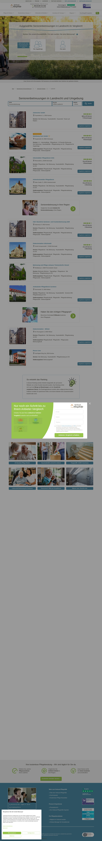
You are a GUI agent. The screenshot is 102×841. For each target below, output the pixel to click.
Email (57, 412)
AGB (74, 425)
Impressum (5, 828)
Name (58, 417)
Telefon (58, 422)
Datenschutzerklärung (66, 425)
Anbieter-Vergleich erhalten (68, 435)
